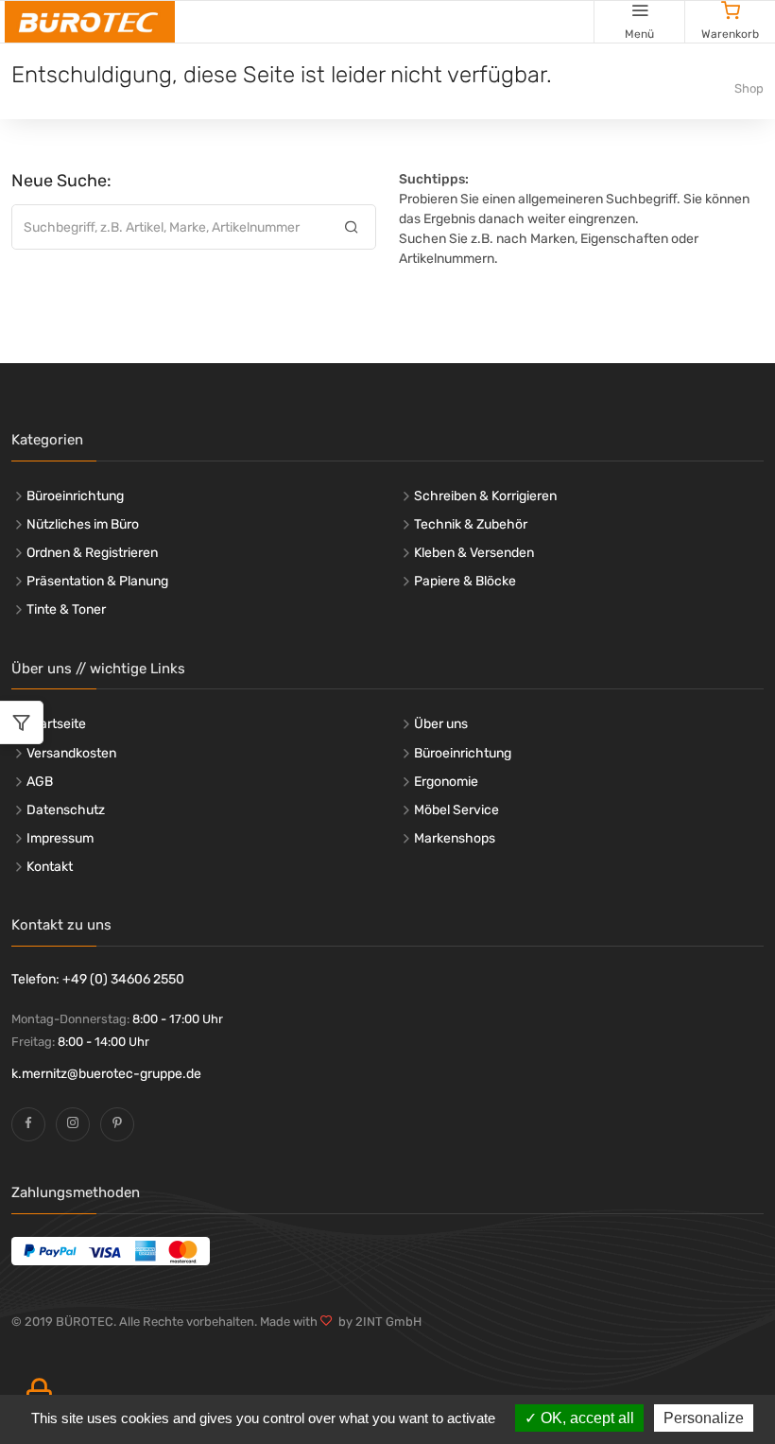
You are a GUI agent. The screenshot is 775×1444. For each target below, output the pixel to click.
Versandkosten (71, 753)
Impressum (60, 838)
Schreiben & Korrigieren (485, 496)
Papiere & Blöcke (465, 581)
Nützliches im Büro (82, 524)
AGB (39, 782)
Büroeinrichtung (75, 496)
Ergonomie (446, 782)
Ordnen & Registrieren (92, 553)
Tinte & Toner (66, 609)
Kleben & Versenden (474, 553)
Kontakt (49, 867)
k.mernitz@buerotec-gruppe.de (106, 1074)
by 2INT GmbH (377, 1321)
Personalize (703, 1418)
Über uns (441, 724)
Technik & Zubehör (470, 524)
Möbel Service (456, 810)
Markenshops (454, 838)
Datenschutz (65, 810)
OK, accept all (585, 1418)
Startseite (56, 724)
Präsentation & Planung (97, 581)
